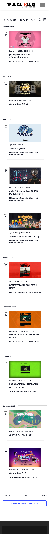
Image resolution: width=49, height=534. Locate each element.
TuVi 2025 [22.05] (17, 148)
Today (24, 495)
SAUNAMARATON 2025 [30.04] (24, 236)
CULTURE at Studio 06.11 (21, 435)
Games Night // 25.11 (19, 473)
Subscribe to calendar (23, 503)
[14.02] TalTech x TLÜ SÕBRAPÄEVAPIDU (19, 56)
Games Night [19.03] (18, 104)
